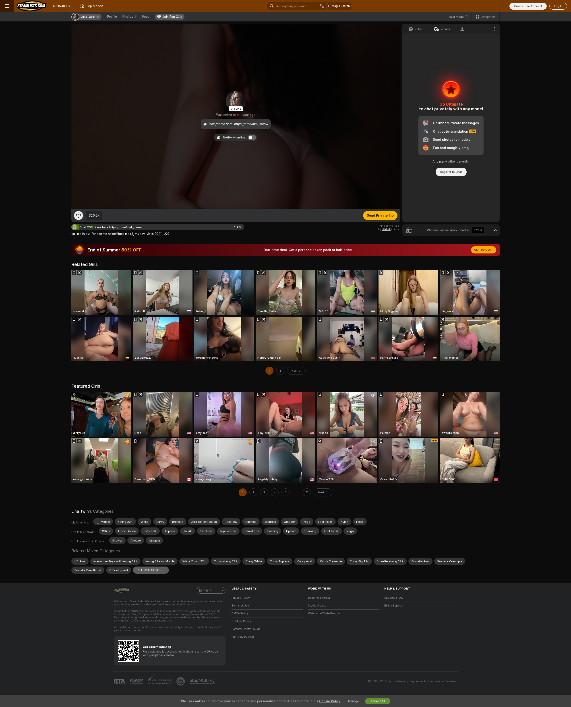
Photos (129, 17)
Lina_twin (80, 511)
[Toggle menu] (7, 6)
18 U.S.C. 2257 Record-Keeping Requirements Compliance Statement (412, 681)
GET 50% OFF (483, 249)
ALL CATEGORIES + (151, 570)
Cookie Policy (329, 701)
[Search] (322, 6)
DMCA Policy (240, 613)
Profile (112, 17)
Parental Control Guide (246, 629)
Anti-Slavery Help (243, 636)
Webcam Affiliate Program (324, 613)
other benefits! (459, 161)
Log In (558, 6)
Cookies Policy (241, 621)
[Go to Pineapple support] (181, 681)
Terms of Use (240, 605)
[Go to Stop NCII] (202, 681)
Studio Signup (317, 605)
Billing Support (393, 605)
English (207, 590)
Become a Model (319, 597)
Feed (145, 17)
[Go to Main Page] (31, 6)
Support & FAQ (393, 597)
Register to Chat (451, 172)
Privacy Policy (241, 597)
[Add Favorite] (78, 215)
